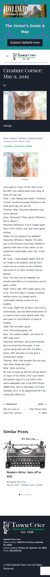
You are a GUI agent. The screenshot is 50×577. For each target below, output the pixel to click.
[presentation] (25, 452)
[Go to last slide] (8, 465)
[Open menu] (7, 56)
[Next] (42, 465)
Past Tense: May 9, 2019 (38, 408)
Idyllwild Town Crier (17, 482)
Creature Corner (23, 146)
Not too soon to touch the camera (12, 408)
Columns (7, 146)
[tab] (19, 494)
